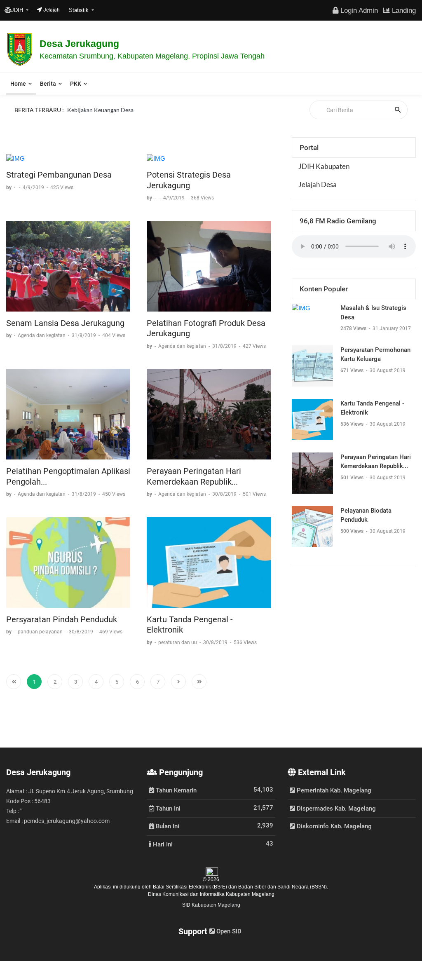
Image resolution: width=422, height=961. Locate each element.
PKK (75, 83)
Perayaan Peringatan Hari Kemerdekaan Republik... (194, 476)
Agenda (77, 108)
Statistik (79, 10)
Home (18, 83)
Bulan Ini (166, 826)
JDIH (18, 10)
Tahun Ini (167, 808)
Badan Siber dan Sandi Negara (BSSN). (283, 887)
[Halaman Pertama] (13, 681)
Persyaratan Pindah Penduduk (61, 619)
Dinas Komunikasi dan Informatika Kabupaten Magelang (211, 894)
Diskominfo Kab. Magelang (333, 826)
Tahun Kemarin (175, 790)
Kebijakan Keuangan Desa (100, 117)
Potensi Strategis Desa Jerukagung (189, 180)
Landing (403, 10)
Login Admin (358, 10)
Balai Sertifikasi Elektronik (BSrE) (190, 887)
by (9, 187)
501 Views (352, 477)
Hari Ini (162, 844)
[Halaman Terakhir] (199, 681)
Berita (48, 83)
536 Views (352, 424)
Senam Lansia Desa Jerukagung (65, 323)
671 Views (352, 370)
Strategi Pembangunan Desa (59, 175)
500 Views (352, 531)
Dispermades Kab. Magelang (335, 808)
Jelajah (51, 10)
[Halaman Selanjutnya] (178, 681)
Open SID (228, 931)
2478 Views (354, 328)
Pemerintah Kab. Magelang (333, 790)
